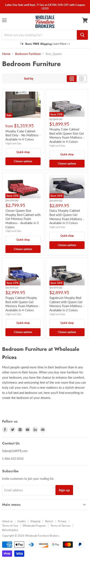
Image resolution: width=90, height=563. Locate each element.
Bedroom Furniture (28, 54)
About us (7, 521)
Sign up (64, 490)
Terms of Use (10, 525)
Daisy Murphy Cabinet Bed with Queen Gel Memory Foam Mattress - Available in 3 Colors (66, 217)
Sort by (28, 78)
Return (49, 521)
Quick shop (23, 152)
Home (6, 54)
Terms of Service (60, 525)
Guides (21, 521)
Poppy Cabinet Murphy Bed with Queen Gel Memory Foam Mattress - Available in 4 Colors (22, 304)
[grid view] (72, 78)
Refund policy (10, 530)
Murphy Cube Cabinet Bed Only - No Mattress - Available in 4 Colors (23, 135)
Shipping (35, 521)
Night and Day (13, 143)
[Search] (82, 35)
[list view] (81, 78)
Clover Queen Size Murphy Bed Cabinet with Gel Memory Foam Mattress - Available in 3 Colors (23, 219)
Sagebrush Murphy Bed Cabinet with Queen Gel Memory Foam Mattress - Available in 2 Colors (66, 304)
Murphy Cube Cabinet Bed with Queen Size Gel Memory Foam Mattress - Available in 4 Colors (66, 135)
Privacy (62, 521)
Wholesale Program (34, 525)
